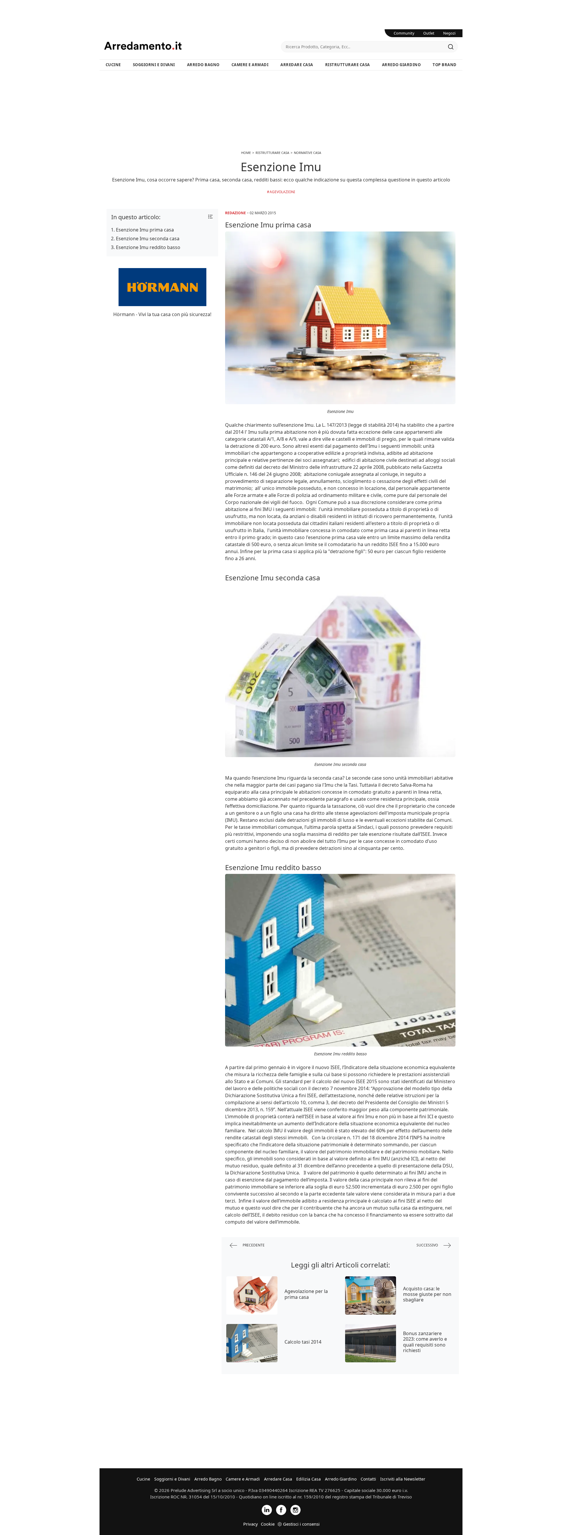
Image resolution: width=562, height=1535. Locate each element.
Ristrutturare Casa (347, 64)
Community (404, 33)
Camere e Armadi (250, 64)
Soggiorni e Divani (154, 64)
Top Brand (445, 64)
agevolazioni (282, 191)
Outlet (428, 33)
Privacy (250, 1524)
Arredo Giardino (401, 64)
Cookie (268, 1524)
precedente (253, 1245)
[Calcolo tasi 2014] (251, 1343)
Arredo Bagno (203, 64)
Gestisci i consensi (301, 1524)
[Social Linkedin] (267, 1509)
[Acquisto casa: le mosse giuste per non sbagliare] (370, 1295)
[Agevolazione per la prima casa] (251, 1295)
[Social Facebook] (281, 1509)
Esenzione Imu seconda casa (147, 238)
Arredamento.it (192, 46)
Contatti (368, 1479)
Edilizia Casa (308, 1479)
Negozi (449, 33)
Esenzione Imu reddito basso (148, 247)
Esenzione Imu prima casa (145, 230)
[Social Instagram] (295, 1509)
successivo (428, 1245)
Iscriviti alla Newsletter (402, 1479)
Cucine (113, 64)
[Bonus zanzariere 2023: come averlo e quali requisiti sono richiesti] (370, 1343)
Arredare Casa (296, 64)
